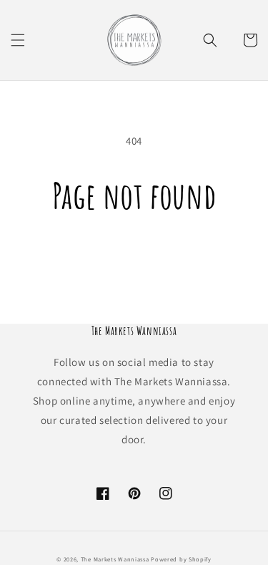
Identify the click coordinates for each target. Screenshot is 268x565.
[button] (18, 40)
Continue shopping (134, 256)
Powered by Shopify (181, 559)
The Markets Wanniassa (115, 559)
